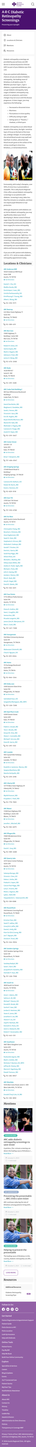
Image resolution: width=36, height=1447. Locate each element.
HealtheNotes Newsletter (11, 1391)
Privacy (4, 1434)
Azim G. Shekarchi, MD (12, 1029)
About (9, 35)
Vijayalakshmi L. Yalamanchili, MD (16, 898)
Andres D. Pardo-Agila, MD (13, 566)
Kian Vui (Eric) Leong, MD (12, 932)
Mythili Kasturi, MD (11, 795)
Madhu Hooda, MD (10, 287)
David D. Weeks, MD (11, 584)
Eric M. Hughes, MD (10, 417)
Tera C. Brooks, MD (10, 730)
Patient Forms (7, 1347)
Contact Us (6, 1403)
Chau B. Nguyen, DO (11, 652)
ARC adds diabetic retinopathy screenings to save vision (17, 1142)
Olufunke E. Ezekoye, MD (12, 544)
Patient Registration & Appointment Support (18, 1320)
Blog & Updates (7, 1373)
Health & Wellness (10, 1135)
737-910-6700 (11, 510)
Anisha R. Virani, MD (11, 939)
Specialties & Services (9, 1366)
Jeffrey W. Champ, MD (11, 1066)
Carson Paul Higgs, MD (12, 885)
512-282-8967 (11, 1076)
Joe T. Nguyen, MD (10, 935)
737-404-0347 (11, 460)
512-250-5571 (11, 303)
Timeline (5, 1410)
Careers (4, 1369)
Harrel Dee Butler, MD (11, 404)
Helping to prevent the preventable (15, 1251)
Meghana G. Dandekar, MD (13, 407)
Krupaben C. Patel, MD (11, 798)
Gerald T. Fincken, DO (11, 547)
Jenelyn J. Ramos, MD (11, 575)
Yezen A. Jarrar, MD (10, 1013)
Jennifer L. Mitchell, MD (12, 823)
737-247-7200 (11, 628)
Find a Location (7, 1331)
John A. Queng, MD (10, 572)
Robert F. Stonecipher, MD (13, 1032)
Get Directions (9, 280)
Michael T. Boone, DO (11, 1001)
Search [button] (32, 4)
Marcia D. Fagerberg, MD (12, 1069)
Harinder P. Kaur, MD (11, 973)
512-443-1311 (11, 1035)
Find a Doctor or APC (9, 1327)
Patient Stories (7, 1384)
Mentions (10, 45)
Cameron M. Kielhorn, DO (13, 482)
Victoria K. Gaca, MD (11, 413)
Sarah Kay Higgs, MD (11, 553)
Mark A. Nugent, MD (11, 352)
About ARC (6, 1399)
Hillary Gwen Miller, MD (12, 563)
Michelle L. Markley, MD (12, 560)
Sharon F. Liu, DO (9, 1020)
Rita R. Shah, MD (9, 578)
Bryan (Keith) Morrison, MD (13, 420)
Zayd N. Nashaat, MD (11, 1023)
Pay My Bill (6, 1350)
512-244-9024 (11, 942)
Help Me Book (7, 1354)
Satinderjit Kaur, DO (11, 699)
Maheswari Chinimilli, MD (13, 649)
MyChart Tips (6, 1387)
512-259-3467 (11, 435)
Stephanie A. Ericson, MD (12, 541)
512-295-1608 (11, 383)
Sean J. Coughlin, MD (11, 612)
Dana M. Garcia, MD (10, 742)
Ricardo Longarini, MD (11, 618)
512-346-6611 (11, 588)
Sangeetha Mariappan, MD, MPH (15, 702)
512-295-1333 (11, 746)
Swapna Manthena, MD (12, 770)
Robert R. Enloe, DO (11, 346)
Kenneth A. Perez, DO (11, 1026)
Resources (10, 51)
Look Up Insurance (8, 1334)
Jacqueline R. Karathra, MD (13, 970)
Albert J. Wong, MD (10, 299)
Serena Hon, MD (9, 615)
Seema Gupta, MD (10, 349)
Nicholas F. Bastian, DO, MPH (14, 1063)
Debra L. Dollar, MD (10, 879)
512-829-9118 (11, 491)
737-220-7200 (11, 705)
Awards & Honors (8, 1417)
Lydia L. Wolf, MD (10, 895)
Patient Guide (7, 1324)
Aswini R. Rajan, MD (11, 432)
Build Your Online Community (12, 1357)
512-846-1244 (11, 677)
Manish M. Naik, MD (11, 423)
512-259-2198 (11, 777)
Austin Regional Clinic (18, 4)
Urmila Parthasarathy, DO (13, 293)
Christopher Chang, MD (12, 529)
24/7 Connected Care (9, 1380)
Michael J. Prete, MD (11, 569)
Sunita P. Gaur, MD (10, 1007)
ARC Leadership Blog (11, 1192)
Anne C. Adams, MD (11, 995)
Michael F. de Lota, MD (11, 739)
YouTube (16, 1309)
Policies (4, 1424)
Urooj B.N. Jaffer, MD (11, 926)
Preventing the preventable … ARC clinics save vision (18, 1197)
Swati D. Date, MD (10, 538)
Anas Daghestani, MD (11, 535)
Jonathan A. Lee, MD (11, 1016)
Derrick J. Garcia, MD (11, 550)
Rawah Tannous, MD (11, 1072)
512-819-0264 (11, 656)
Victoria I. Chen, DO (10, 876)
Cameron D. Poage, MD (12, 429)
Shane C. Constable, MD (12, 736)
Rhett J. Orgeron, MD (11, 892)
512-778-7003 (11, 802)
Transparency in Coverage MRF (12, 1428)
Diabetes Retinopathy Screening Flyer (13, 1294)
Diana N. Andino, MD (11, 609)
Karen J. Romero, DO (11, 488)
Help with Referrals (8, 1338)
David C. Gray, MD (10, 848)
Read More (7, 1153)
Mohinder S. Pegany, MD (12, 426)
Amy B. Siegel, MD (10, 581)
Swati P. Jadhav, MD (11, 923)
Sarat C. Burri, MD (10, 966)
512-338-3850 (11, 1098)
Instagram (12, 1309)
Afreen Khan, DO (9, 557)
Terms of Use (13, 1434)
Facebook (3, 1309)
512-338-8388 (11, 901)
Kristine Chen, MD (10, 920)
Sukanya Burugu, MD (11, 873)
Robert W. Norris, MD (11, 485)
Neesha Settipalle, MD (11, 773)
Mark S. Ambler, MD (11, 1060)
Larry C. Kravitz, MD (10, 889)
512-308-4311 (11, 324)
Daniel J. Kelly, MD (10, 929)
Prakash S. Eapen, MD (11, 882)
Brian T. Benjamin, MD (11, 457)
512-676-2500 (11, 361)
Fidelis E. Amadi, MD (11, 727)
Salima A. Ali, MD (10, 998)
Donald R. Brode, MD (11, 1004)
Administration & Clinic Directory (13, 1421)
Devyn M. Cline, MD (10, 733)
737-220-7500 (11, 976)
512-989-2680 (11, 852)
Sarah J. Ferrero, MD (10, 410)
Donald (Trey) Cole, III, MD (13, 1094)
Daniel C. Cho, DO (10, 284)
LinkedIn (7, 1309)
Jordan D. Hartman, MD (12, 1010)
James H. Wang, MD (11, 358)
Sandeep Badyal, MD (11, 963)
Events (4, 1376)
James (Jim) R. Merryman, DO (14, 621)
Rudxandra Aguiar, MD (12, 1057)
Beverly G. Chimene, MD (12, 532)
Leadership (6, 1413)
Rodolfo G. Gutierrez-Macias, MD (15, 767)
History (4, 1406)
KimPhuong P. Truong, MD (13, 296)
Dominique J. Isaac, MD (12, 290)
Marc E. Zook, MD (10, 625)
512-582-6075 (11, 827)
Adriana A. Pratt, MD (11, 355)
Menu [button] (3, 4)
